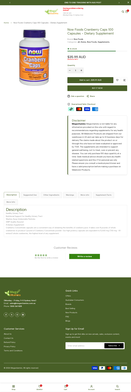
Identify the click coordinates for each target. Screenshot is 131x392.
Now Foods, (92, 42)
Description (12, 195)
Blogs (68, 321)
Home (6, 23)
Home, (84, 42)
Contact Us (8, 338)
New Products (71, 312)
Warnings (70, 195)
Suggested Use (30, 195)
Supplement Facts (103, 195)
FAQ (67, 317)
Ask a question (77, 96)
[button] (51, 368)
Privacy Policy (9, 346)
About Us (8, 334)
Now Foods (78, 39)
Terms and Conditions (13, 351)
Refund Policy (9, 342)
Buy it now (97, 88)
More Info (11, 202)
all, (79, 42)
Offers (68, 296)
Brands (68, 304)
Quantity (71, 65)
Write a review (84, 256)
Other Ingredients (51, 195)
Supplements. (104, 42)
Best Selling (70, 308)
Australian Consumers (75, 300)
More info (85, 195)
